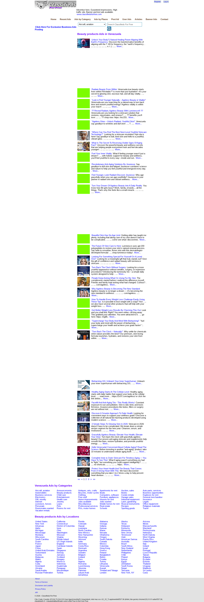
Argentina (82, 550)
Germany (82, 544)
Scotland (61, 557)
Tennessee (126, 535)
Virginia (60, 537)
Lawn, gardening (128, 502)
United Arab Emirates (45, 550)
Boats (102, 493)
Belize (102, 557)
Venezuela (104, 566)
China (38, 548)
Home (53, 19)
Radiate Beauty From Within (104, 89)
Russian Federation (44, 573)
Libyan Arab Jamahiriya (83, 574)
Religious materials (151, 506)
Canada (103, 541)
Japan (38, 546)
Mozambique (63, 570)
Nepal (124, 568)
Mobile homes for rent (109, 504)
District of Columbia (66, 526)
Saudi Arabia (41, 570)
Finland (103, 553)
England (60, 544)
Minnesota (126, 530)
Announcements (64, 490)
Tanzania (125, 570)
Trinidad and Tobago (109, 570)
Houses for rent (107, 499)
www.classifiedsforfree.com (89, 14)
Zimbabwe (126, 564)
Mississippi (40, 533)
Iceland (81, 557)
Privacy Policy (40, 589)
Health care (62, 499)
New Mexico (84, 533)
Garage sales (127, 497)
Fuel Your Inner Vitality (102, 153)
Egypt (124, 561)
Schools (103, 508)
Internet (38, 502)
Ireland (146, 546)
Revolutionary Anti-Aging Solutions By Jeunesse (113, 164)
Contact (164, 19)
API (36, 592)
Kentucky (125, 528)
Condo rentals (127, 495)
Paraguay (61, 568)
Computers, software (109, 495)
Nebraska (147, 533)
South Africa (126, 546)
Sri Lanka (147, 570)
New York (39, 524)
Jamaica (61, 555)
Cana (145, 573)
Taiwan (146, 555)
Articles (138, 19)
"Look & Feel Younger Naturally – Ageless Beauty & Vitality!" (119, 100)
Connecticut (62, 524)
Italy (145, 544)
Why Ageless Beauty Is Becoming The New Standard (116, 289)
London (103, 573)
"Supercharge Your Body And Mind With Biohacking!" (115, 321)
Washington (62, 533)
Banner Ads (151, 19)
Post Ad (115, 19)
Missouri (61, 535)
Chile (123, 555)
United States (41, 521)
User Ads (126, 19)
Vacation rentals (42, 510)
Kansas (103, 528)
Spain (59, 548)
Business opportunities (153, 493)
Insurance (147, 499)
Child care (61, 495)
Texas (124, 524)
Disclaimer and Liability (44, 585)
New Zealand (127, 548)
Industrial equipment (130, 499)
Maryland (147, 528)
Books (124, 493)
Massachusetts (150, 526)
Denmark (82, 548)
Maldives (147, 568)
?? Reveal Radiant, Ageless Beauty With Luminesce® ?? (117, 111)
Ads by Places (101, 19)
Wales (38, 559)
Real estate (105, 506)
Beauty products (64, 493)
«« (79, 479)
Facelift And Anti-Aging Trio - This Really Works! (113, 402)
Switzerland (40, 553)
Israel (145, 548)
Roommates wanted (44, 508)
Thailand (146, 564)
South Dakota (106, 539)
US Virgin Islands (64, 541)
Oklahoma (104, 535)
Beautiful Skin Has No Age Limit (106, 235)
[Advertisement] (55, 51)
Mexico (103, 544)
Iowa (59, 528)
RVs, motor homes (86, 508)
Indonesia (61, 564)
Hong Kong (105, 548)
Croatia (103, 559)
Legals (146, 502)
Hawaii (81, 526)
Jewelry (60, 502)
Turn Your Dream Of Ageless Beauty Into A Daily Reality (117, 186)
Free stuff (82, 497)
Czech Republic (150, 553)
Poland (124, 557)
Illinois (145, 524)
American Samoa (129, 539)
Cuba (37, 564)
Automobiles (40, 493)
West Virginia (149, 537)
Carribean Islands (65, 546)
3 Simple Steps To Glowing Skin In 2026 (110, 424)
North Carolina (84, 530)
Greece (103, 550)
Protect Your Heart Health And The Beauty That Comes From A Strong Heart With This (116, 469)
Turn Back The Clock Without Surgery (109, 267)
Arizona (146, 521)
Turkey (103, 561)
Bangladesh (105, 555)
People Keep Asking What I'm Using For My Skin (114, 278)
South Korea (127, 566)
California (61, 521)
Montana (39, 535)
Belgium (82, 555)
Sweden (82, 553)
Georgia (103, 524)
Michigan (39, 530)
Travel (145, 508)
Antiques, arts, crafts (87, 490)
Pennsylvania (149, 530)
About (37, 579)
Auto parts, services (152, 490)
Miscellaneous (84, 504)
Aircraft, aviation (42, 490)
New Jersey (126, 533)
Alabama (104, 521)
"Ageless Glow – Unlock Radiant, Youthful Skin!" (113, 121)
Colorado (82, 524)
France (38, 544)
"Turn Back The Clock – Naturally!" (107, 331)
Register (157, 2)
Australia (125, 541)
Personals (39, 506)
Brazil (123, 544)
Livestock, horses (43, 504)
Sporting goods (128, 508)
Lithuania (104, 564)
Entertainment (63, 497)
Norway (60, 553)
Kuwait (103, 568)
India (80, 541)
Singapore (61, 550)
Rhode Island (63, 539)
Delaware (125, 526)
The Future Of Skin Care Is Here (106, 246)
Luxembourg (84, 566)
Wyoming (82, 537)
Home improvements (87, 499)
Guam (38, 541)
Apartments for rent (108, 490)
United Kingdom (150, 541)
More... (120, 46)
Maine (102, 530)
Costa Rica (83, 546)
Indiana (103, 526)
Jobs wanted (105, 502)
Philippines (126, 553)
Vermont (82, 539)
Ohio (59, 530)
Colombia (104, 546)
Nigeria (81, 561)
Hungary (61, 559)
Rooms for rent (63, 508)
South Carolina (42, 539)
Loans (59, 504)
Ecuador (146, 559)
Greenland (40, 566)
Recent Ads (65, 19)
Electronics (40, 497)
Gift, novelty (40, 499)
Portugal (146, 550)
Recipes (125, 506)
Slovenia (82, 568)
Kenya (124, 559)
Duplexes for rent (150, 495)
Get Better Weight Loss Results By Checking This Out (116, 310)
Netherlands (126, 550)
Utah (123, 537)
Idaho (37, 528)
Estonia (146, 561)
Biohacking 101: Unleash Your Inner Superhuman (114, 381)
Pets (59, 506)
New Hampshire (85, 535)
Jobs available (84, 502)
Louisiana (82, 528)
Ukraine (38, 568)
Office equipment (150, 504)
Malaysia (39, 557)
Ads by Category (82, 19)
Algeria (38, 561)
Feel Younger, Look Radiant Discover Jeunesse (113, 175)
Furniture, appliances (109, 497)
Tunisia (60, 573)
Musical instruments (130, 504)
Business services (43, 495)
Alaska (124, 521)
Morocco (61, 561)
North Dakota (149, 535)
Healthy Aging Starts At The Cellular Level (110, 392)
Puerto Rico (148, 539)
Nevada (103, 533)
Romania (82, 564)
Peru (80, 559)
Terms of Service (41, 582)
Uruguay (147, 566)
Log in (166, 2)
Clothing (82, 495)
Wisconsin (40, 537)
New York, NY (127, 573)
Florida (81, 521)
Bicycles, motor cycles (88, 493)
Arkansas (39, 526)
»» (94, 479)
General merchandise (152, 497)
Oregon (103, 537)
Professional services (88, 506)
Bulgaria (146, 557)
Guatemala (62, 566)
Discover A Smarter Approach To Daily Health (112, 413)
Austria (38, 555)
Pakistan (82, 570)
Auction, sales (127, 490)
